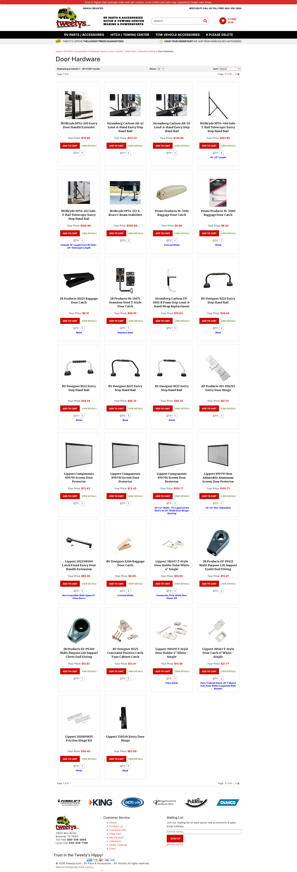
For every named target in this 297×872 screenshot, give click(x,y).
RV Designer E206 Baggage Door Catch (125, 563)
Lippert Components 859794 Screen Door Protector (172, 477)
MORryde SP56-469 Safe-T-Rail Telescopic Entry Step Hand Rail (218, 127)
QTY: (76, 152)
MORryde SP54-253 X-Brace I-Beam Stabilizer (125, 213)
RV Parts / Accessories (84, 35)
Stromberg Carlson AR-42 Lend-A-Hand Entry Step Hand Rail (125, 127)
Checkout (115, 841)
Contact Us (116, 826)
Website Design (65, 867)
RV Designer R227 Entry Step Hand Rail (125, 388)
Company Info (118, 830)
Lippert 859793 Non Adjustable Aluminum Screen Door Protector (218, 477)
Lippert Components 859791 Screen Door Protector (79, 477)
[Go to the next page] (238, 74)
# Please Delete (219, 35)
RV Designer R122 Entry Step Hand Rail (79, 388)
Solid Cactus (85, 867)
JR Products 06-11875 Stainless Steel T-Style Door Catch (125, 302)
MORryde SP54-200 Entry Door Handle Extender (78, 125)
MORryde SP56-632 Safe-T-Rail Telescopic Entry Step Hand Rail (79, 214)
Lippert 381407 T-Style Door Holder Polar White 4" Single (171, 565)
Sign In (87, 8)
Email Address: (175, 826)
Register (98, 8)
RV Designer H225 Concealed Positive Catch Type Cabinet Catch (125, 652)
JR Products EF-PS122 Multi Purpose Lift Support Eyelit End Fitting (218, 565)
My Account (117, 837)
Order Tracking (118, 844)
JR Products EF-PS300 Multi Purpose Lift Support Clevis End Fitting (79, 652)
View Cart (115, 833)
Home (59, 51)
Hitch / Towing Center (129, 35)
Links (113, 848)
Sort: (215, 68)
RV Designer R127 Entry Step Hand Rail (172, 388)
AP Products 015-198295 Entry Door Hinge (218, 388)
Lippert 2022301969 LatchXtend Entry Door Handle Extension (79, 565)
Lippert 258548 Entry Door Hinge (125, 738)
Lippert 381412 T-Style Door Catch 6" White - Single (218, 652)
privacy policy (175, 844)
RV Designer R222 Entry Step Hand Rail (218, 300)
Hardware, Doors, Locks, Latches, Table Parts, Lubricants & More (122, 51)
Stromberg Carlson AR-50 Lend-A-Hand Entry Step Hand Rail (171, 127)
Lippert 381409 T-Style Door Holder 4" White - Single (171, 652)
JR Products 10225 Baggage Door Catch (79, 300)
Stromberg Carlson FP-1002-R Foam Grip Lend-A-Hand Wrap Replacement (172, 302)
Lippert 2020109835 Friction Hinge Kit (79, 738)
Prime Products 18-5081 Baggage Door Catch (172, 213)
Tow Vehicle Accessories (177, 35)
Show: (153, 68)
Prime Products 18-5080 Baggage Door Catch (218, 213)
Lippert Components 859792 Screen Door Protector (125, 477)
